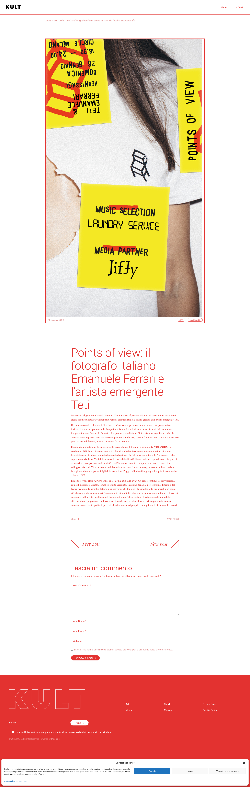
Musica (168, 710)
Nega (190, 771)
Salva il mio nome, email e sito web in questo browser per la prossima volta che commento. (123, 649)
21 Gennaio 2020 (56, 320)
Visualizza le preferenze (227, 771)
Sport (167, 704)
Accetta (152, 771)
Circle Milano (173, 519)
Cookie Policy (9, 781)
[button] (244, 763)
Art (55, 20)
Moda (129, 710)
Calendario (195, 319)
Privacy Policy (21, 781)
